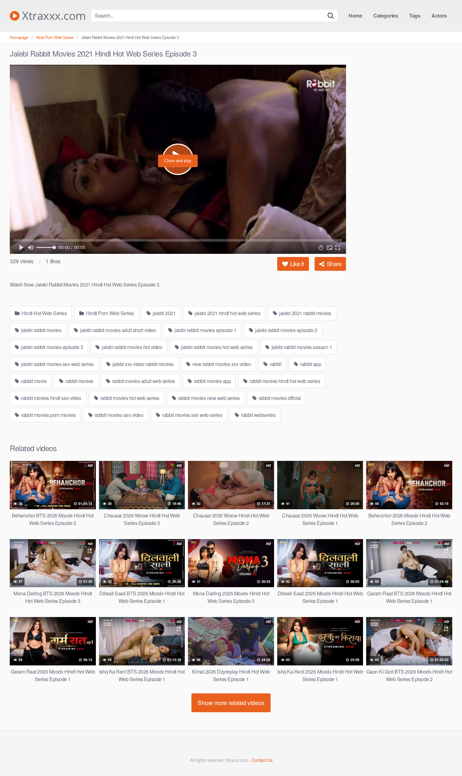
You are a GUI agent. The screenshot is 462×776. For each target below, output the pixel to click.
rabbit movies (78, 381)
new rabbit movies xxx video (221, 364)
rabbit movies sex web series (192, 414)
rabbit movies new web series (208, 398)
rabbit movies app (212, 381)
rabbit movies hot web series (129, 398)
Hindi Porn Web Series (55, 37)
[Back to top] (445, 755)
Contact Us (262, 760)
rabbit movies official (279, 398)
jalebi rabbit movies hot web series (216, 347)
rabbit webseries (258, 414)
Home (355, 15)
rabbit (275, 364)
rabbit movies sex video (118, 414)
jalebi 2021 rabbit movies (304, 313)
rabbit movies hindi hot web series (284, 381)
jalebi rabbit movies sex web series (57, 364)
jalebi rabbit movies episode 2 (285, 330)
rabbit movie (33, 381)
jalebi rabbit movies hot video (131, 347)
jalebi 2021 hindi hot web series (227, 313)
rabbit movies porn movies (48, 414)
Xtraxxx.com (52, 15)
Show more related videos (231, 702)
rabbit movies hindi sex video (50, 398)
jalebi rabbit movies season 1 (301, 347)
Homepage (19, 37)
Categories (385, 15)
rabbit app (310, 364)
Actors (439, 15)
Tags (414, 15)
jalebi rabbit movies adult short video (117, 330)
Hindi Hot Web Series (43, 313)
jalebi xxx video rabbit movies (142, 364)
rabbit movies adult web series (143, 381)
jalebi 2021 (163, 313)
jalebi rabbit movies (41, 330)
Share (333, 264)
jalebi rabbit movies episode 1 (205, 330)
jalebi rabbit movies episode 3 (51, 347)
